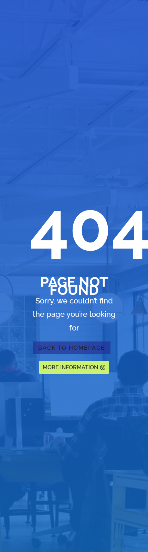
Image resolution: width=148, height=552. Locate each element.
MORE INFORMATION (70, 367)
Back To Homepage (71, 348)
